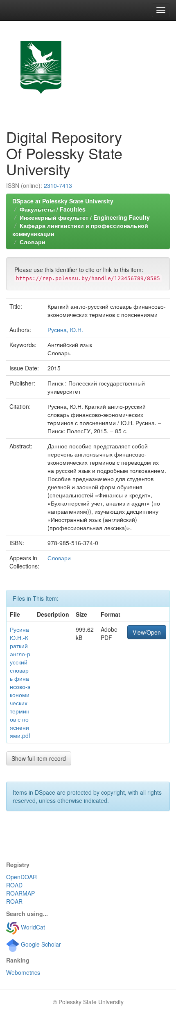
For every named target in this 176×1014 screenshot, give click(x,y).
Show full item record (38, 758)
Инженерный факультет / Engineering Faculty (85, 217)
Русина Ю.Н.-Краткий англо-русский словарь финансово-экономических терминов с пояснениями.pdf (20, 682)
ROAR (14, 901)
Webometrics (23, 972)
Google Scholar (40, 944)
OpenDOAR (21, 877)
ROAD (14, 885)
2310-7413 (58, 185)
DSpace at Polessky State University (62, 201)
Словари (32, 242)
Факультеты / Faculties (53, 209)
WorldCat (32, 927)
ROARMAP (20, 893)
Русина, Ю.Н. (65, 329)
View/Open (147, 632)
